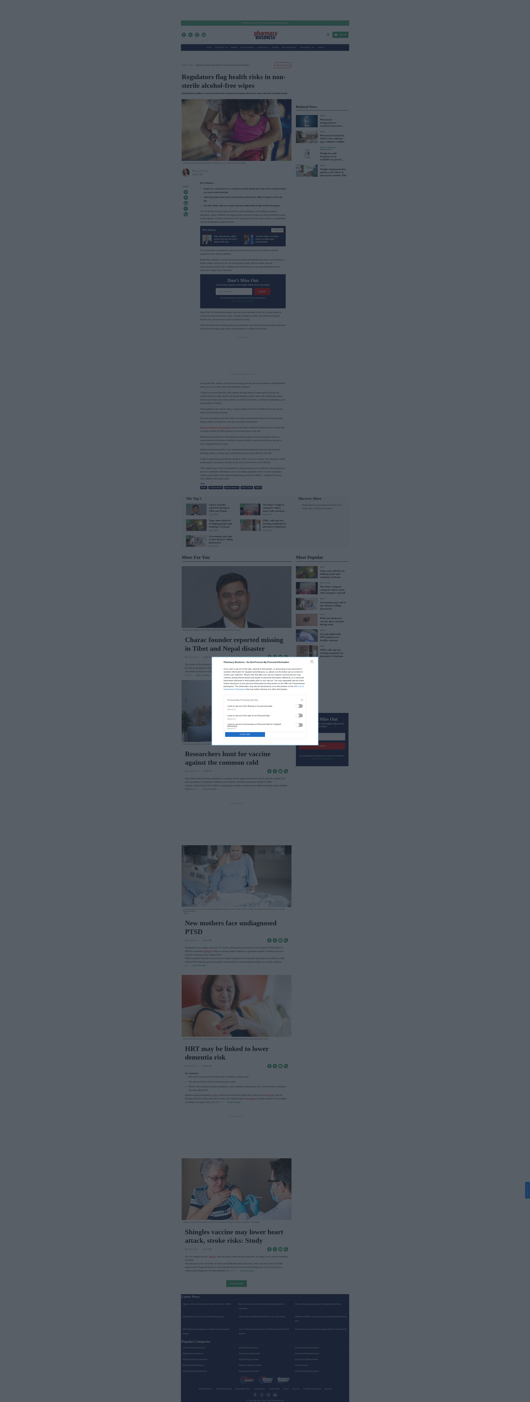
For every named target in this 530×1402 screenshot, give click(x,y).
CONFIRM (245, 734)
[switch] (299, 706)
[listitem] (265, 699)
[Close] (312, 662)
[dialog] (265, 701)
